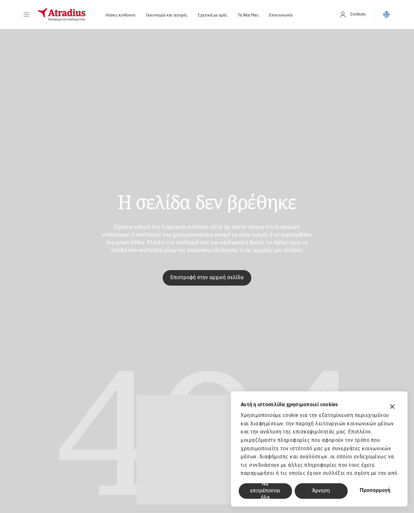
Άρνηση (321, 491)
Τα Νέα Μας (248, 15)
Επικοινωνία (281, 15)
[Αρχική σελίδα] (62, 14)
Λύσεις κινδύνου (120, 15)
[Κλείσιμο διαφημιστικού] (392, 407)
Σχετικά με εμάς (212, 15)
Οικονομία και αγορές (166, 15)
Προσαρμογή (375, 490)
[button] (27, 14)
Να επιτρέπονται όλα (265, 491)
